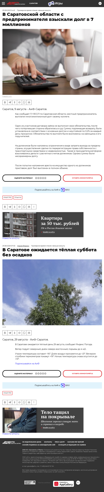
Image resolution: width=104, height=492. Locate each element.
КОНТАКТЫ (48, 442)
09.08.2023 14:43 (8, 10)
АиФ (4, 327)
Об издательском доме (31, 442)
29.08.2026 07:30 (8, 246)
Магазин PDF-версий (75, 442)
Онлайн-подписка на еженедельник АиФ (38, 445)
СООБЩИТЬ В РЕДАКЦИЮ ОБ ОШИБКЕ (72, 445)
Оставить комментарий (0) (82, 178)
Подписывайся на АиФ (27, 363)
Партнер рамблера (44, 482)
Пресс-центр (60, 442)
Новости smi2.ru (10, 238)
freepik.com (7, 96)
